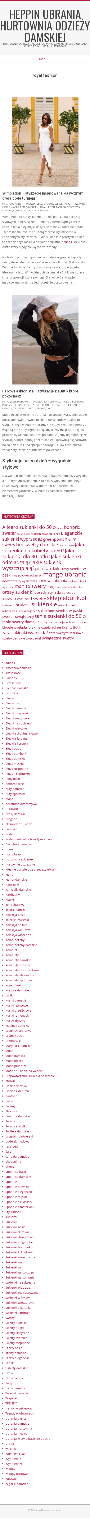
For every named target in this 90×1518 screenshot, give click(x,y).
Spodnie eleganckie (19, 1192)
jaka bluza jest (66, 545)
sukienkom (46, 610)
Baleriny (11, 678)
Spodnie (11, 1182)
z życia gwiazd (40, 210)
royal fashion (57, 207)
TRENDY (11, 1403)
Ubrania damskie (17, 1423)
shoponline (13, 203)
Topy (8, 1383)
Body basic (13, 779)
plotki (65, 405)
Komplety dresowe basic (22, 970)
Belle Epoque (45, 203)
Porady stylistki (15, 1126)
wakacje (11, 1449)
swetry (10, 1318)
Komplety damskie (18, 960)
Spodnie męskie (16, 1197)
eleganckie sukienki (19, 824)
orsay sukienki (17, 592)
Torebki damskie (16, 1393)
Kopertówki (13, 985)
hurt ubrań (13, 854)
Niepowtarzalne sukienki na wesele (30, 1076)
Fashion (10, 834)
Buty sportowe (15, 794)
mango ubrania (65, 574)
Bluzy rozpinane (16, 769)
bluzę (60, 528)
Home (9, 849)
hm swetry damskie (37, 544)
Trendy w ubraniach (19, 1413)
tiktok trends (36, 408)
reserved (11, 1146)
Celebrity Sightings (66, 203)
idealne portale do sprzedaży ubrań (30, 869)
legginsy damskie (17, 1026)
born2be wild (52, 401)
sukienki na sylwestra (20, 1282)
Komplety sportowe (18, 980)
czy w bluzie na (25, 533)
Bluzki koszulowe (17, 718)
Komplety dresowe (18, 965)
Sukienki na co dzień (19, 1272)
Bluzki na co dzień (18, 723)
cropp (9, 799)
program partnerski (19, 1136)
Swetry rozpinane (17, 1343)
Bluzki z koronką (16, 743)
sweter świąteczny (18, 616)
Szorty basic (13, 1348)
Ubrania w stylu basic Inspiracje (27, 1439)
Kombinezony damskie (21, 945)
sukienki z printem (18, 1313)
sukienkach (8, 605)
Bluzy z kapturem (17, 774)
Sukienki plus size (17, 1287)
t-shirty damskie (16, 1368)
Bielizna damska (16, 688)
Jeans (9, 874)
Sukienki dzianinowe (19, 1237)
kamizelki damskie (18, 890)
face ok (66, 401)
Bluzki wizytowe (16, 728)
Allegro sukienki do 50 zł (29, 527)
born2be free (14, 784)
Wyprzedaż (13, 1459)
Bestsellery (13, 683)
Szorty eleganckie (17, 1358)
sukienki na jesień (26, 611)
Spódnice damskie (18, 1177)
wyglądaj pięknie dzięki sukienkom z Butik (47, 627)
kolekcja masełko (17, 920)
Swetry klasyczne (17, 1333)
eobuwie (11, 829)
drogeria (11, 819)
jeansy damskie (16, 879)
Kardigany (12, 895)
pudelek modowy (17, 401)
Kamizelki (12, 884)
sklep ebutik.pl (66, 598)
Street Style (23, 210)
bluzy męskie (14, 764)
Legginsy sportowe (18, 1031)
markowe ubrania (51, 580)
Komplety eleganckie (19, 975)
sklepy (9, 1167)
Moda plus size (16, 1066)
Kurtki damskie (15, 1000)
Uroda (9, 1444)
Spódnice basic (16, 1172)
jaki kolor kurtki (43, 569)
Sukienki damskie (17, 1232)
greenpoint (53, 539)
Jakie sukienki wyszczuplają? (32, 565)
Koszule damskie (17, 990)
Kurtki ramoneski (17, 1015)
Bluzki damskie (15, 708)
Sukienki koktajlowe (19, 1252)
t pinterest (20, 408)
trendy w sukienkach (19, 1408)
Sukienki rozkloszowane (22, 1292)
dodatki (67, 242)
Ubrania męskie (16, 1434)
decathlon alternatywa (21, 804)
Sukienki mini (14, 1267)
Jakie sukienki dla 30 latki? (39, 553)
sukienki (23, 604)
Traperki (11, 1398)
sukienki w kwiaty (17, 1298)
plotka (55, 405)
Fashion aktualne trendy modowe (28, 839)
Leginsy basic (14, 1036)
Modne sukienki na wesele (23, 1071)
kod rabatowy (14, 905)
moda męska (14, 1061)
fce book (78, 401)
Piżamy (10, 1106)
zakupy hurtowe (16, 1474)
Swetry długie (14, 1328)
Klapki (9, 900)
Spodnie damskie (17, 1187)
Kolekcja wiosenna (18, 935)
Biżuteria (11, 693)
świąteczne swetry (58, 638)
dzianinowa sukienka (47, 534)
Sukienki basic (15, 1227)
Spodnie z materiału (19, 1207)
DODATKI (11, 809)
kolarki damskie (16, 910)
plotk (46, 405)
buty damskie (14, 789)
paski (9, 1101)
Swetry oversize (16, 1338)
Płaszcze (11, 1111)
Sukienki (11, 1222)
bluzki (9, 698)
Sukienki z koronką (18, 1308)
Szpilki (9, 1363)
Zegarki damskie (16, 1484)
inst (4, 405)
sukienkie (44, 604)
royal (43, 207)
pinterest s (24, 405)
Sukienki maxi (15, 1262)
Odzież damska (16, 1086)
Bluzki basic (13, 703)
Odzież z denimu (17, 1091)
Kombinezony (14, 940)
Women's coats (15, 1454)
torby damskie (15, 1388)
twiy (49, 408)
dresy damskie (15, 814)
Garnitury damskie (18, 844)
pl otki (36, 405)
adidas (10, 663)
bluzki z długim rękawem (22, 733)
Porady (10, 1121)
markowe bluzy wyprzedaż (18, 581)
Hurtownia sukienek (19, 859)
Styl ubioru (13, 1212)
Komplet (11, 950)
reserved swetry (30, 598)
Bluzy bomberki (16, 754)
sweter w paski (69, 610)
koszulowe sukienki (27, 575)
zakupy (10, 1469)
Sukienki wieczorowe (19, 1303)
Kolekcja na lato (16, 925)
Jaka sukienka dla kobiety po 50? (43, 547)
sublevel (11, 1217)
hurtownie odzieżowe (20, 864)
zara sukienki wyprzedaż (25, 632)
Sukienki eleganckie (19, 1242)
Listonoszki (13, 1041)
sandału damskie (17, 1156)
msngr (12, 405)
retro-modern (29, 207)
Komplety (12, 955)
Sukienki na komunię (20, 1277)
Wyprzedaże (14, 1464)
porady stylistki (47, 592)
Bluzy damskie (15, 759)
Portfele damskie (17, 1131)
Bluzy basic (13, 749)
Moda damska (15, 1056)
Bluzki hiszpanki (16, 713)
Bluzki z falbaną (16, 738)
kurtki (9, 995)
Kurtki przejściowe (18, 1010)
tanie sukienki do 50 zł (60, 616)
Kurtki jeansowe (16, 1005)
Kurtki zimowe (15, 1020)
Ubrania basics (15, 1418)
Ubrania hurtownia (18, 1428)
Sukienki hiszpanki (18, 1247)
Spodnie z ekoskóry (18, 1202)
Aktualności (13, 673)
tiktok (9, 1373)
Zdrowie (11, 1479)
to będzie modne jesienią (55, 622)
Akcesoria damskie (18, 668)
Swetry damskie (16, 1323)
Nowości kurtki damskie (69, 587)
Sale (8, 1151)
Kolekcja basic (15, 915)
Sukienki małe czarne (20, 1257)
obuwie (10, 1081)
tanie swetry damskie (21, 621)
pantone (11, 1096)
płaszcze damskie (17, 1116)
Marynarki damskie (18, 1046)
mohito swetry (30, 586)
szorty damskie (15, 1353)
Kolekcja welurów (17, 930)
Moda (9, 1051)
